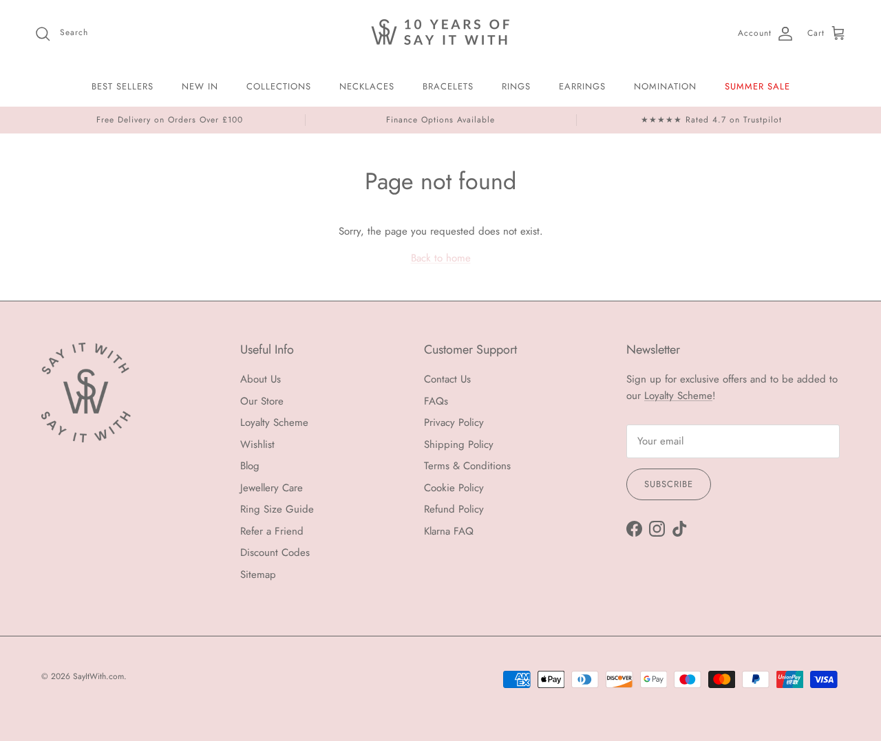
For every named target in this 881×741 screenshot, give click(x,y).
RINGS (516, 86)
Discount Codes (275, 552)
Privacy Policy (454, 422)
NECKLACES (366, 86)
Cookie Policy (454, 487)
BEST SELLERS (122, 86)
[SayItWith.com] (440, 33)
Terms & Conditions (467, 465)
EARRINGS (582, 86)
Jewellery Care (271, 487)
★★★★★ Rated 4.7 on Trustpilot (711, 120)
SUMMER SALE (757, 86)
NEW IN (200, 86)
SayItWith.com (98, 676)
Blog (249, 465)
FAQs (436, 401)
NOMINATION (665, 86)
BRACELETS (448, 86)
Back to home (441, 258)
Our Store (262, 401)
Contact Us (447, 379)
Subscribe (668, 484)
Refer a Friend (272, 531)
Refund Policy (454, 509)
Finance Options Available (440, 120)
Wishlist (257, 444)
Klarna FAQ (449, 531)
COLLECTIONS (278, 86)
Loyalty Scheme (274, 422)
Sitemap (258, 574)
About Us (260, 379)
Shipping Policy (458, 444)
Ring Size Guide (277, 509)
